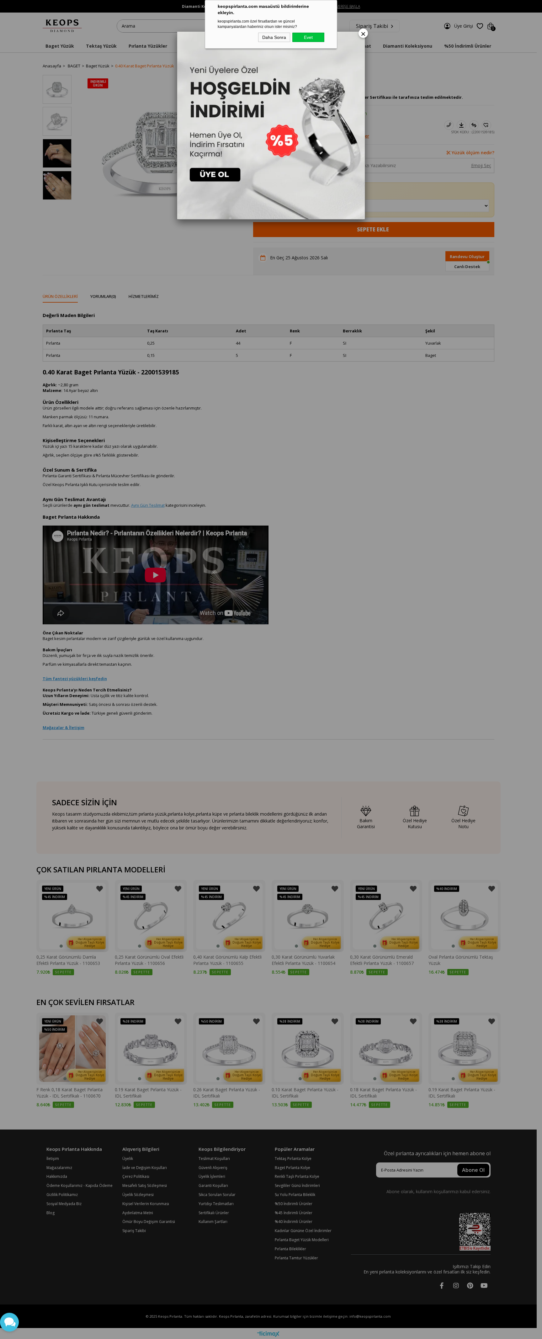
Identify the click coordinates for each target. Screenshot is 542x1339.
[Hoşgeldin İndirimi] (271, 125)
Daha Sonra (274, 37)
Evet (308, 37)
